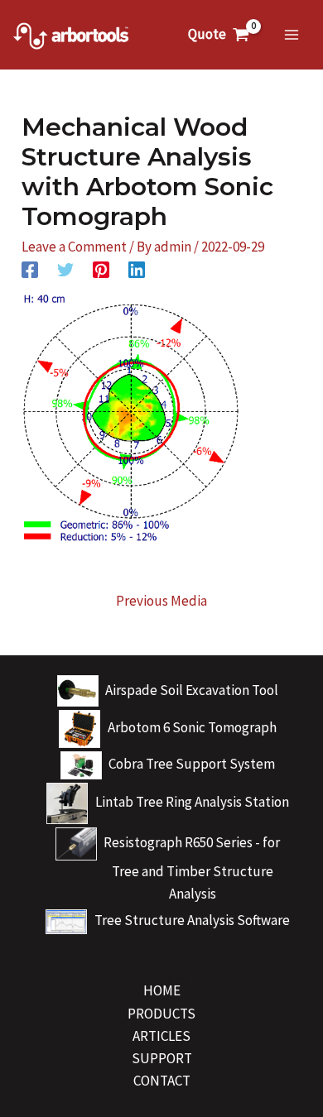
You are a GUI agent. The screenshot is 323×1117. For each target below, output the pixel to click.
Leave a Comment (74, 246)
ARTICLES (161, 1036)
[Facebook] (30, 268)
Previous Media (161, 601)
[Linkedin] (136, 268)
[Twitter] (65, 268)
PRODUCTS (161, 1013)
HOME (162, 990)
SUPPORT (162, 1058)
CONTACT (161, 1080)
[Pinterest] (101, 268)
